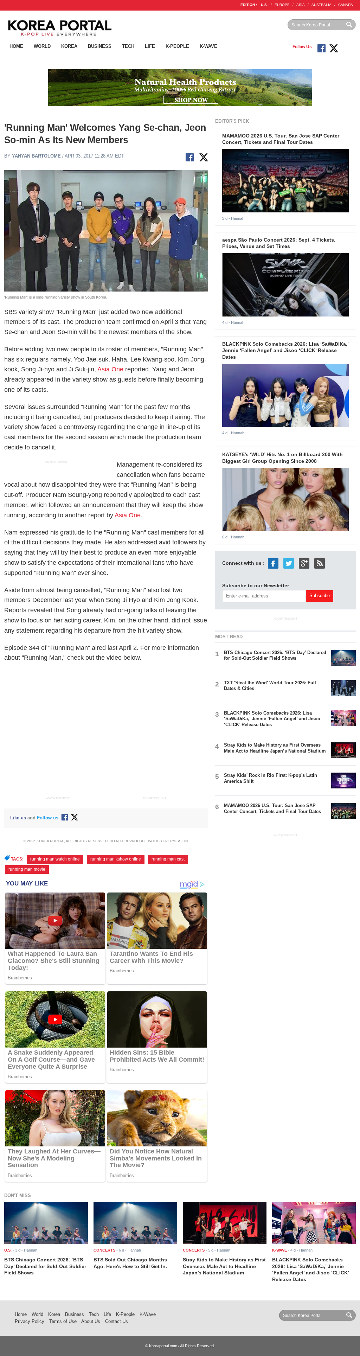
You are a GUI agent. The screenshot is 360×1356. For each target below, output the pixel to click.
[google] (304, 563)
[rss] (320, 563)
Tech (128, 46)
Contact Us (116, 1321)
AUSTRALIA (321, 5)
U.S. (264, 5)
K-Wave (208, 46)
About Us (90, 1321)
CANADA (345, 5)
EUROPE (282, 5)
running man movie (26, 869)
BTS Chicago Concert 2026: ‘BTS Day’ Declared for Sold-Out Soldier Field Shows (275, 655)
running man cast (168, 859)
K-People (177, 46)
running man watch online (55, 859)
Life (150, 46)
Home (16, 46)
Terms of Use (63, 1321)
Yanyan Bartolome (36, 156)
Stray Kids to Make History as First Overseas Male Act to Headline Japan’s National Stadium (275, 748)
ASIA (300, 5)
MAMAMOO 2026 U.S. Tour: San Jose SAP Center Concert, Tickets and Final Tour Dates (272, 808)
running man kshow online (115, 859)
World (42, 46)
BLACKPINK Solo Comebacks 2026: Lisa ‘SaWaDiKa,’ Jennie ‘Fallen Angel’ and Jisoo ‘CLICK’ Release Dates (285, 350)
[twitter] (289, 563)
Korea (69, 46)
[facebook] (273, 563)
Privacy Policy (29, 1321)
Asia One (110, 369)
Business (99, 46)
